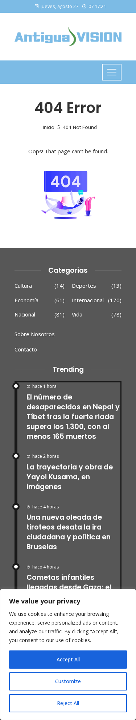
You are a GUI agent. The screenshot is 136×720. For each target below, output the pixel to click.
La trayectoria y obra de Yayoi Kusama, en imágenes (69, 477)
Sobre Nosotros (35, 334)
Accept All (68, 659)
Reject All (68, 703)
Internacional (97, 300)
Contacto (26, 349)
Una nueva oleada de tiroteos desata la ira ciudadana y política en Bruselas (68, 532)
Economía (40, 300)
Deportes (97, 285)
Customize (68, 681)
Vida (97, 314)
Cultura (40, 285)
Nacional (40, 314)
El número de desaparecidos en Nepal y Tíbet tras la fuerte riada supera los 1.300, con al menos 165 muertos (73, 416)
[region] (68, 654)
